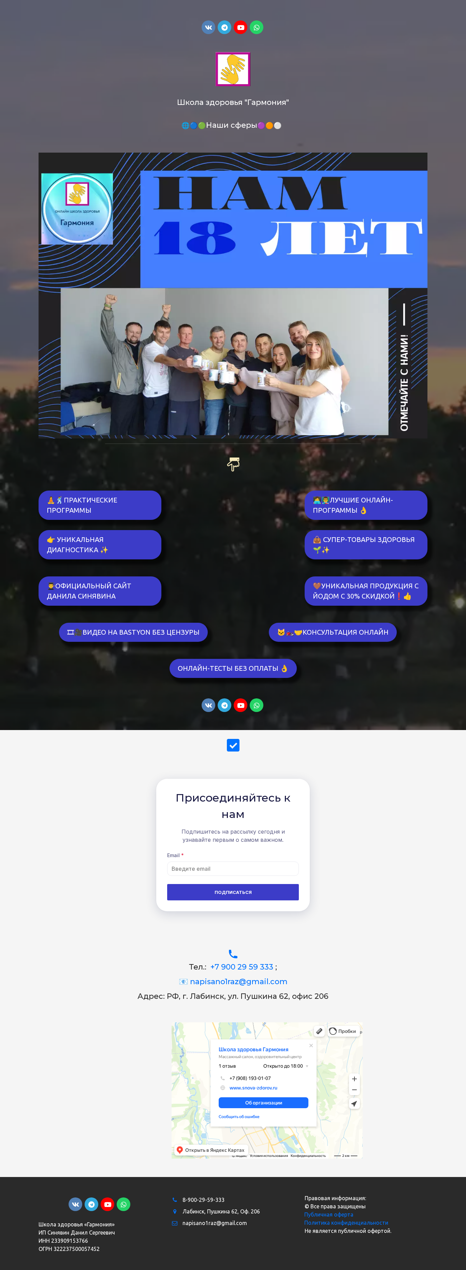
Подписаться (233, 892)
